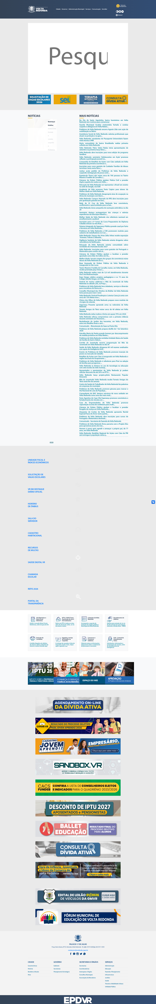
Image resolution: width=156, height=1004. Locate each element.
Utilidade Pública (110, 987)
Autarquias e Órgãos (85, 972)
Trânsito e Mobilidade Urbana (114, 984)
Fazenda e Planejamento (112, 972)
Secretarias (57, 969)
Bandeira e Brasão (33, 972)
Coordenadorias (84, 969)
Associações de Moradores (87, 978)
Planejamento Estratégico (62, 972)
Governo (64, 9)
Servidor (104, 9)
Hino (29, 975)
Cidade (58, 9)
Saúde (107, 981)
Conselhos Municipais (86, 975)
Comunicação (96, 9)
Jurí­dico (107, 978)
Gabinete (56, 966)
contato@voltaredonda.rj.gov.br (78, 950)
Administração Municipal (76, 9)
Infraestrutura (109, 975)
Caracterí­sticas (32, 966)
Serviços (88, 9)
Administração (109, 966)
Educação (108, 969)
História (30, 969)
